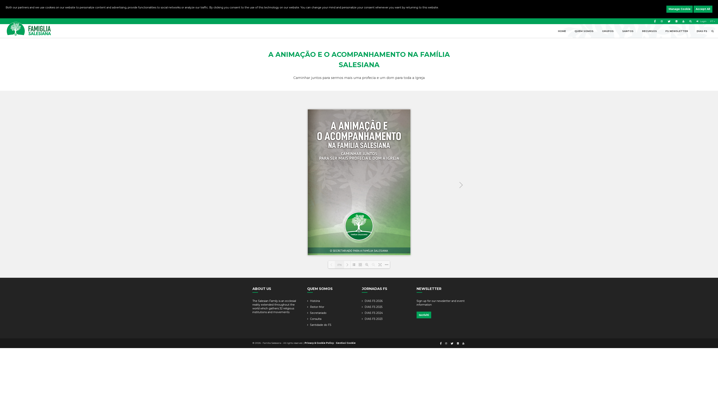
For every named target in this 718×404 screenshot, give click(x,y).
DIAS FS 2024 (374, 313)
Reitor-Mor (317, 307)
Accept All (703, 8)
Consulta (315, 319)
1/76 (339, 264)
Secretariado (318, 313)
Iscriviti (424, 314)
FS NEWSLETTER (676, 31)
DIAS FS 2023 (374, 319)
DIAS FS (702, 31)
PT (712, 21)
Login (703, 21)
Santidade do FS (320, 325)
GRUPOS (608, 31)
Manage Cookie (680, 8)
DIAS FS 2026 (374, 301)
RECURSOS (649, 31)
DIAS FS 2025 (373, 307)
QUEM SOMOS (584, 31)
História (315, 301)
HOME (562, 31)
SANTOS (627, 31)
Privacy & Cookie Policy (319, 343)
